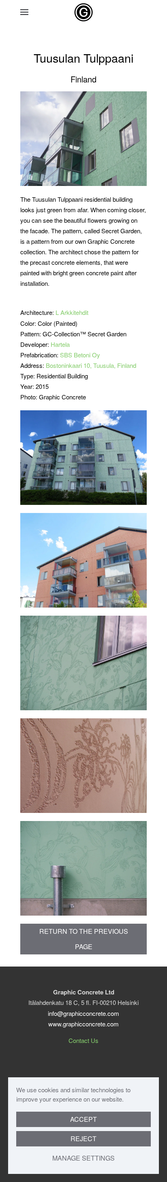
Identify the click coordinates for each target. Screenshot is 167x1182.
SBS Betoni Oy (80, 354)
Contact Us (83, 1040)
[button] (24, 12)
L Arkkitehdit (72, 312)
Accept (83, 1119)
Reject (83, 1138)
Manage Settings (83, 1158)
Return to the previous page (83, 939)
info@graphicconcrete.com (83, 1013)
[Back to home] (83, 12)
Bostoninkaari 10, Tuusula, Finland (91, 365)
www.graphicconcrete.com (83, 1023)
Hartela (60, 344)
